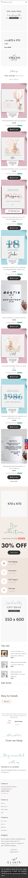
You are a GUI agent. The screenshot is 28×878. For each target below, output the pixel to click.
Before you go (4, 806)
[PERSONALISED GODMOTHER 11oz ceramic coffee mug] (5, 664)
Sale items (19, 76)
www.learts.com (4, 793)
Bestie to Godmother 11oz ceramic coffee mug (14, 317)
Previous (24, 646)
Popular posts (4, 830)
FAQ (2, 812)
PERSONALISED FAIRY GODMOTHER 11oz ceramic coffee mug (18, 674)
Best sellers (13, 79)
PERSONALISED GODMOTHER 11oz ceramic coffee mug (18, 663)
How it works (4, 821)
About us (3, 803)
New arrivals (10, 76)
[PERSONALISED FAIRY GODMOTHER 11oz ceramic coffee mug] (5, 674)
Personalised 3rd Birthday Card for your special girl (14, 169)
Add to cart (15, 129)
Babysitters (3, 827)
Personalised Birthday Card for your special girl (14, 120)
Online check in (4, 809)
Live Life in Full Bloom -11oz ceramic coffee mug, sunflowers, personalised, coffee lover (19, 653)
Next (26, 646)
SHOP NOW (14, 60)
